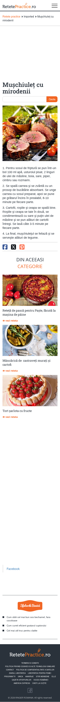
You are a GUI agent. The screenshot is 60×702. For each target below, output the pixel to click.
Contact (10, 670)
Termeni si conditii (30, 663)
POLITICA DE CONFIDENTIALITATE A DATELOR (35, 670)
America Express (22, 683)
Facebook (13, 569)
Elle (54, 676)
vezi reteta (11, 320)
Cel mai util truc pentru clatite (22, 630)
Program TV (10, 676)
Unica (20, 676)
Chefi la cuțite (39, 683)
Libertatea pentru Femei (39, 673)
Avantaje (29, 676)
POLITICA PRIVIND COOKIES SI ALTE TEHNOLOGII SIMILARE (30, 666)
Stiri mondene (42, 676)
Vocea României (41, 680)
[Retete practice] (19, 5)
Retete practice (11, 16)
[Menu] (55, 5)
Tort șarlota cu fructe (17, 411)
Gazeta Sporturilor (21, 680)
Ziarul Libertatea (17, 673)
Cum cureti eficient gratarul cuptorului (26, 625)
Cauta (52, 99)
